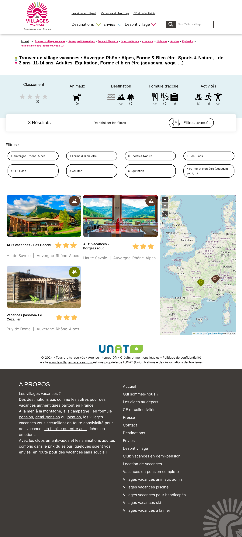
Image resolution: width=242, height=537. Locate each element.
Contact (130, 425)
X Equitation (136, 171)
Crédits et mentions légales (139, 357)
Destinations (83, 24)
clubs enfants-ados (52, 440)
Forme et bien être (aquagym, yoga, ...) (42, 45)
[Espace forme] (218, 98)
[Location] (174, 98)
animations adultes (98, 440)
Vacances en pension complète (151, 471)
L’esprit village (137, 24)
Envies (109, 24)
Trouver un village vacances (50, 41)
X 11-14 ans (18, 171)
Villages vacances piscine (146, 487)
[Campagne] (131, 98)
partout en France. (78, 405)
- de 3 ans (147, 41)
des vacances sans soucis (81, 452)
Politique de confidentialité (182, 357)
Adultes (174, 41)
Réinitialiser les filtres (110, 123)
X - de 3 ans (195, 156)
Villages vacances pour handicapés (154, 495)
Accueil (25, 41)
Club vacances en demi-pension (152, 456)
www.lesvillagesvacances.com (71, 362)
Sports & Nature (130, 41)
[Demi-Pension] (165, 98)
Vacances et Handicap (115, 13)
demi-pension (47, 417)
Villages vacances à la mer (146, 510)
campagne (80, 411)
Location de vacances (142, 464)
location (74, 417)
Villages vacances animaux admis (152, 479)
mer (30, 411)
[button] (214, 279)
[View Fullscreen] (165, 214)
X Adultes (75, 171)
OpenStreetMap (214, 333)
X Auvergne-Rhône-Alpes (28, 156)
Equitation (187, 41)
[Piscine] (199, 98)
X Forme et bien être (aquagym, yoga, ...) (208, 171)
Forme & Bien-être (108, 41)
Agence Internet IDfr (103, 357)
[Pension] (155, 98)
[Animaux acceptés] (77, 98)
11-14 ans (162, 41)
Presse (129, 417)
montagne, (52, 411)
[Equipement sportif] (208, 98)
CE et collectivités (144, 13)
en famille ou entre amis (65, 428)
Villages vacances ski (142, 502)
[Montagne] (121, 98)
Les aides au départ (84, 13)
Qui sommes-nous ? (140, 394)
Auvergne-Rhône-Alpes (81, 41)
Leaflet (198, 333)
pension (26, 417)
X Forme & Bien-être (83, 156)
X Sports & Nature (140, 156)
